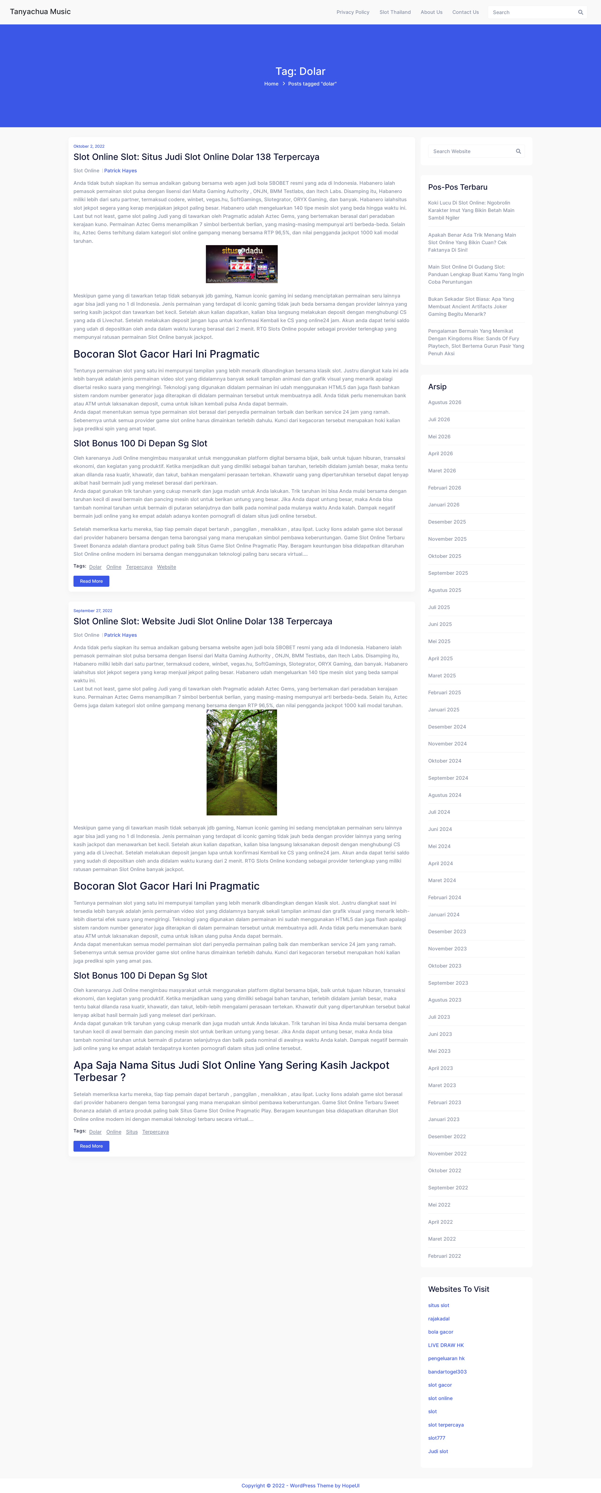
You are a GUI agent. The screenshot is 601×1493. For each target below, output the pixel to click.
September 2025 (448, 573)
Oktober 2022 (444, 1170)
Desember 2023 (447, 931)
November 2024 (447, 744)
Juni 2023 (440, 1034)
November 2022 (447, 1153)
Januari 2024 (444, 914)
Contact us (465, 12)
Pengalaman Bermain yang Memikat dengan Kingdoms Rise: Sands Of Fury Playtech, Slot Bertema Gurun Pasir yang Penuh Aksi (476, 342)
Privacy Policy (353, 12)
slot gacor (440, 1385)
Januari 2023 (444, 1119)
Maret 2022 (442, 1239)
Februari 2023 (444, 1102)
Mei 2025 (439, 641)
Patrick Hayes (120, 170)
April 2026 (440, 453)
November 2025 (447, 539)
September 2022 (448, 1187)
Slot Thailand (395, 12)
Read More (91, 581)
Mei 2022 (439, 1205)
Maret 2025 (442, 675)
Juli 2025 (439, 607)
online (113, 567)
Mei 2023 (439, 1051)
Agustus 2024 (445, 795)
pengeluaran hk (446, 1358)
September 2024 (448, 778)
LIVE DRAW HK (446, 1345)
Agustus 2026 (444, 402)
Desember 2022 (447, 1136)
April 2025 (440, 658)
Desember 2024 (447, 727)
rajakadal (439, 1319)
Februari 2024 (444, 897)
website (166, 567)
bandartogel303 (447, 1372)
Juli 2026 (439, 419)
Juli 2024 (439, 812)
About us (432, 12)
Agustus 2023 (445, 1000)
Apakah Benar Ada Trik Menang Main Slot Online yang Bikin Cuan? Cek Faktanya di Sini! (472, 242)
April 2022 (440, 1222)
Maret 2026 (442, 470)
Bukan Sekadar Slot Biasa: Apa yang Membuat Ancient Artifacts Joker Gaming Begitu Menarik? (471, 306)
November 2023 (447, 948)
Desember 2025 (447, 522)
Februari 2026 (444, 488)
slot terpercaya (446, 1425)
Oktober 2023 (445, 966)
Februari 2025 (444, 692)
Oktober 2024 (445, 761)
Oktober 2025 (444, 556)
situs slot (438, 1305)
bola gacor (440, 1332)
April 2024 (440, 863)
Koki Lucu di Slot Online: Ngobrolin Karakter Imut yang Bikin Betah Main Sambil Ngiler (471, 210)
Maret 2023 (442, 1085)
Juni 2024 (440, 829)
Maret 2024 (442, 880)
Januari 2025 (443, 709)
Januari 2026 (443, 505)
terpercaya (139, 567)
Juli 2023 (439, 1017)
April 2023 (440, 1068)
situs (132, 1132)
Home (271, 84)
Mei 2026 (439, 436)
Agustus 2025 (444, 590)
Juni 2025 (440, 624)
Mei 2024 (439, 846)
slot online (440, 1398)
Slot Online (86, 170)
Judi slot (438, 1451)
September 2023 (448, 983)
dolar (95, 567)
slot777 (436, 1438)
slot (432, 1411)
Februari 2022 (444, 1256)
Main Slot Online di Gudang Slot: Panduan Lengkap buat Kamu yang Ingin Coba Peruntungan (476, 274)
